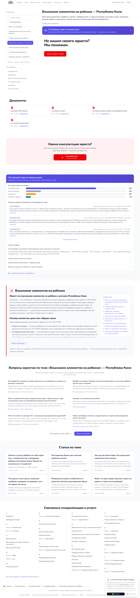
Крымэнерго (46, 539)
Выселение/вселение (13, 548)
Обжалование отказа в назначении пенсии (86, 527)
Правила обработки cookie (69, 595)
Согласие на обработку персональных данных (99, 595)
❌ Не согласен (131, 594)
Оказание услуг (77, 531)
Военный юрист (11, 539)
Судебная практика (24, 595)
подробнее (13, 213)
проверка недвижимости (85, 570)
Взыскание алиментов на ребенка (20, 43)
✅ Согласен (116, 594)
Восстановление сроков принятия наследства (17, 543)
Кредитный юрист (45, 535)
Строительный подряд (112, 541)
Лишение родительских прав (18, 47)
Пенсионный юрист (78, 549)
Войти (129, 2)
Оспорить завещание (79, 541)
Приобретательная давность (81, 566)
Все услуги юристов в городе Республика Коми (22, 577)
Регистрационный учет (112, 523)
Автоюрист (9, 516)
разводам (111, 516)
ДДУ (11, 555)
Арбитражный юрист (13, 520)
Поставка (75, 560)
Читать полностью (17, 343)
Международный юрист (47, 561)
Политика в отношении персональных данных (45, 595)
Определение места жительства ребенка (20, 32)
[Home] (11, 2)
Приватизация (76, 563)
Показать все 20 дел (70, 239)
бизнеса (12, 531)
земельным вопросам (49, 516)
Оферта (81, 595)
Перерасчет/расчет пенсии (81, 553)
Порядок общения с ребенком (19, 57)
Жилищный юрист (12, 567)
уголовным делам (114, 560)
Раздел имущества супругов (18, 38)
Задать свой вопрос (83, 434)
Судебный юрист (110, 545)
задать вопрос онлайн (55, 54)
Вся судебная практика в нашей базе (21, 273)
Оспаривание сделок (79, 538)
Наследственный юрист (80, 516)
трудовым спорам (113, 553)
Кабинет (66, 2)
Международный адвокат (47, 558)
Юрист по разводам (15, 27)
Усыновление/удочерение (17, 52)
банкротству (13, 527)
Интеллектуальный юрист (47, 524)
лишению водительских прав (52, 550)
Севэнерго (111, 531)
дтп (10, 559)
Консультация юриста (46, 532)
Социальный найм (110, 538)
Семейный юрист (15, 22)
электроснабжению (114, 572)
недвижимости (80, 520)
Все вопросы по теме (59, 434)
